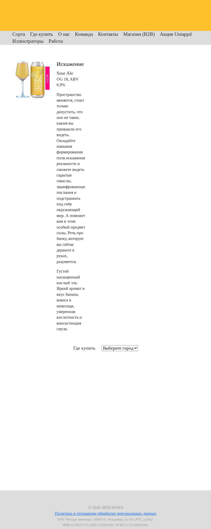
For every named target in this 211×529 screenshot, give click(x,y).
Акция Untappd (176, 34)
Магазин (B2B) (139, 34)
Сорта (18, 34)
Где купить (41, 34)
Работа (56, 41)
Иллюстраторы (27, 41)
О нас (64, 34)
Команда (84, 34)
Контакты (108, 34)
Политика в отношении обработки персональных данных (105, 513)
